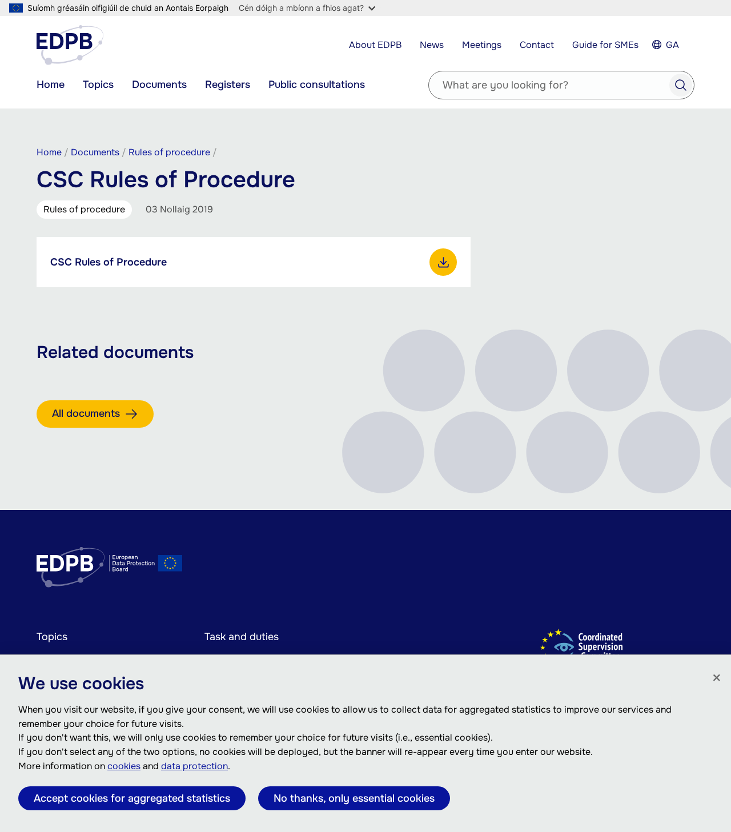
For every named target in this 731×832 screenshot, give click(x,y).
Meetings (481, 45)
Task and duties (241, 636)
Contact (537, 45)
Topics (98, 84)
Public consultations (316, 84)
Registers (227, 84)
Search (680, 85)
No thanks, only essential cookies (354, 798)
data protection (194, 766)
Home (51, 84)
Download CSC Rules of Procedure (443, 262)
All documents (86, 413)
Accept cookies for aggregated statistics (132, 798)
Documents (159, 84)
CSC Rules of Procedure (108, 262)
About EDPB (375, 45)
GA (672, 45)
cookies (123, 766)
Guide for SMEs (605, 45)
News (432, 45)
